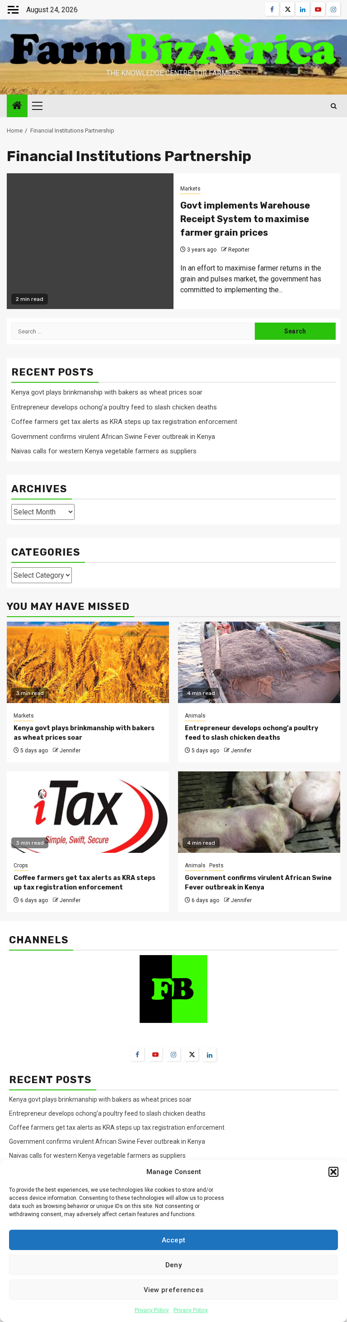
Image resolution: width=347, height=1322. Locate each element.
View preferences (174, 1290)
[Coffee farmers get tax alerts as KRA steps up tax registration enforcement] (88, 812)
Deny (173, 1265)
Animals (195, 716)
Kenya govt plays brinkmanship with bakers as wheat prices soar (106, 392)
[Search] (333, 106)
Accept (174, 1240)
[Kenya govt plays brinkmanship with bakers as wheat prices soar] (88, 662)
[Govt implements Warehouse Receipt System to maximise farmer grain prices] (90, 241)
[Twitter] (191, 1054)
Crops (21, 865)
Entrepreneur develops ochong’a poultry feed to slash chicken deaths (114, 407)
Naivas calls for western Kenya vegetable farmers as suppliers (104, 451)
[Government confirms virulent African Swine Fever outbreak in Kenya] (259, 812)
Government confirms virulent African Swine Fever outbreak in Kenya (113, 437)
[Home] (17, 106)
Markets (190, 188)
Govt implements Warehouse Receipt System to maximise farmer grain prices (245, 219)
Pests (216, 865)
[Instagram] (173, 1054)
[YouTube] (155, 1054)
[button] (333, 1171)
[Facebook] (137, 1054)
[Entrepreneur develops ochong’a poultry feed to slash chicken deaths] (259, 662)
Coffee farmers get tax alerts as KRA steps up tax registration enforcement (124, 422)
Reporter (238, 250)
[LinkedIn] (209, 1054)
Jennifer (70, 750)
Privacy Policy (152, 1310)
